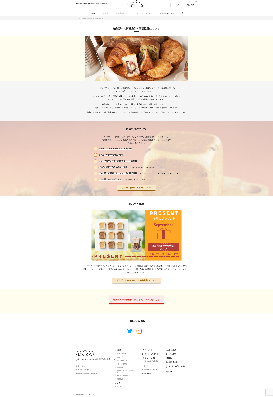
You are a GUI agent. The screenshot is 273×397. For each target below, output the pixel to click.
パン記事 (92, 13)
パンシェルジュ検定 (167, 13)
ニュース (120, 357)
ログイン (176, 5)
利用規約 (169, 358)
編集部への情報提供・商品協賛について (89, 373)
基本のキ (147, 366)
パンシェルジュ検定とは (151, 361)
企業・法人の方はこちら (84, 370)
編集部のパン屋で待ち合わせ (126, 371)
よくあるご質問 (171, 354)
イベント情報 (121, 353)
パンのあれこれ (122, 360)
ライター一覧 (146, 373)
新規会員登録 (190, 5)
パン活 (105, 13)
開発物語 (120, 379)
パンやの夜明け (122, 364)
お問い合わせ (80, 366)
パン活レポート (121, 13)
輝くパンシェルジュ (124, 375)
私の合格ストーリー (150, 369)
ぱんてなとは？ (193, 1)
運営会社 (169, 371)
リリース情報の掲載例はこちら (136, 187)
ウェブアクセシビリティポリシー (176, 367)
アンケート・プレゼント (143, 13)
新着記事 (120, 367)
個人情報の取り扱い (172, 362)
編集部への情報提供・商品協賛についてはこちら (136, 299)
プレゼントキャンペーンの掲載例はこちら (136, 280)
